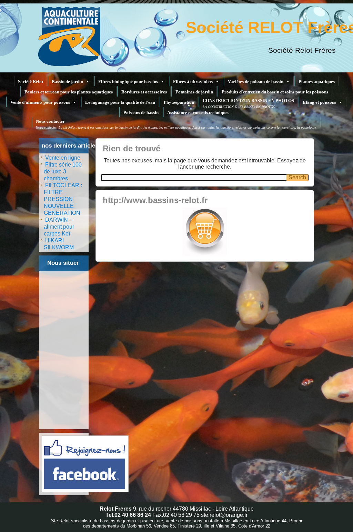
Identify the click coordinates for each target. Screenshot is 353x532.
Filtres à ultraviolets (193, 81)
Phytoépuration (179, 102)
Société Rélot (30, 81)
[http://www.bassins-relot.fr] (204, 231)
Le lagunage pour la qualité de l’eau (120, 102)
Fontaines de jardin (194, 91)
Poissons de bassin (141, 112)
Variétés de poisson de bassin (255, 81)
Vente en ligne (62, 158)
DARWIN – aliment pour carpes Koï (59, 227)
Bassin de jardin (67, 81)
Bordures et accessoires (144, 91)
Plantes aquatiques (317, 81)
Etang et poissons (319, 102)
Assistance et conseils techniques (198, 112)
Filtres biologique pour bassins (128, 81)
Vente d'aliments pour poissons (40, 102)
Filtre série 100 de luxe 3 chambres (63, 171)
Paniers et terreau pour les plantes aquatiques (68, 91)
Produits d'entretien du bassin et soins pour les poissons (275, 91)
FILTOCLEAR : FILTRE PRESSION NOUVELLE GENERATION (63, 199)
